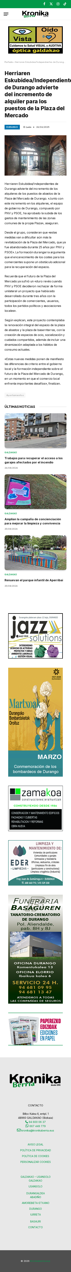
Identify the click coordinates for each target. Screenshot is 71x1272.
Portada (9, 62)
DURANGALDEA (35, 1193)
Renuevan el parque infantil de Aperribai (34, 580)
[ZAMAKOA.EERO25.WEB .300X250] (35, 830)
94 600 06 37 (37, 1122)
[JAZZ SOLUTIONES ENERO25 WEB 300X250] (35, 657)
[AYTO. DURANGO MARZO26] (35, 775)
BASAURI (35, 1221)
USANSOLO (35, 1186)
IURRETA (35, 1214)
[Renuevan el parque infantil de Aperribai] (35, 552)
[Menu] (6, 14)
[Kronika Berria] (35, 14)
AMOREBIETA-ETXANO (35, 1202)
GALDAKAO (35, 1180)
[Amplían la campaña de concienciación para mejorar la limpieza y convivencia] (35, 491)
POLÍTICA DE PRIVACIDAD (35, 1150)
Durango (12, 127)
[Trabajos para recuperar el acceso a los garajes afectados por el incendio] (35, 430)
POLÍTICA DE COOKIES (35, 1156)
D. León (27, 127)
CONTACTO (35, 1227)
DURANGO (35, 1208)
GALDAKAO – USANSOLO (36, 1176)
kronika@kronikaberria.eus (37, 1130)
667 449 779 (37, 1126)
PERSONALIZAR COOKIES (35, 1161)
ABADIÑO (35, 1197)
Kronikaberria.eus (40, 1260)
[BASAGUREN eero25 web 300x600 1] (35, 1002)
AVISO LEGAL (35, 1144)
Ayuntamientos (15, 395)
